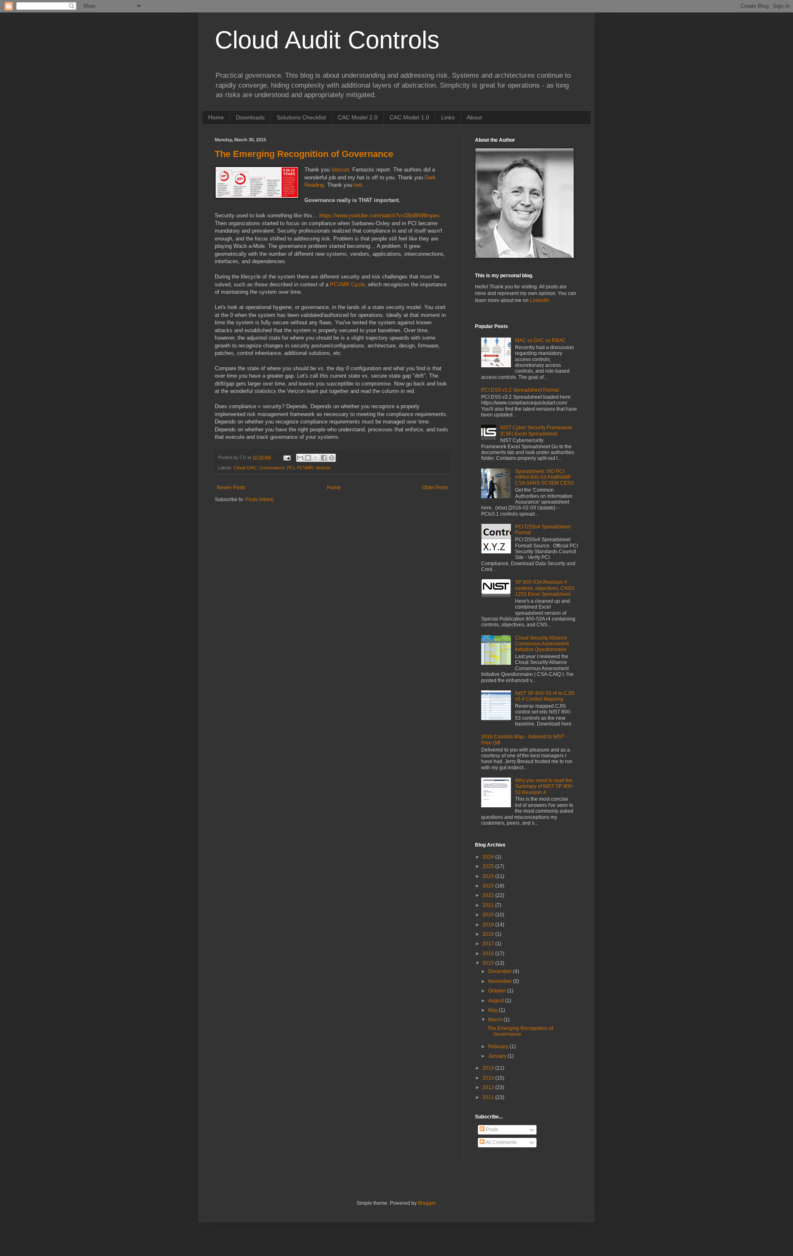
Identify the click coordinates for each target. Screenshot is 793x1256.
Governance (272, 467)
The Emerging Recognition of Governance (304, 154)
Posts (491, 1129)
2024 (488, 876)
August (496, 1001)
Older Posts (435, 487)
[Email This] (300, 458)
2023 (488, 886)
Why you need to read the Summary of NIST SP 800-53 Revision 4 (544, 786)
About (474, 117)
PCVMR (305, 467)
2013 (488, 1078)
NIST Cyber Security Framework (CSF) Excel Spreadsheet (536, 430)
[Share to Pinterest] (332, 458)
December (500, 971)
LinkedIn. (540, 300)
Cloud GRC (245, 467)
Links (448, 117)
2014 (488, 1068)
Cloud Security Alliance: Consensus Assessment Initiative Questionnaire (542, 644)
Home (216, 117)
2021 (488, 905)
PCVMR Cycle (347, 284)
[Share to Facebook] (324, 458)
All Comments (500, 1142)
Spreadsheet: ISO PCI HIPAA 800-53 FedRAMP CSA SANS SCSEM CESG (544, 477)
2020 (488, 915)
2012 (488, 1087)
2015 (488, 963)
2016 (488, 953)
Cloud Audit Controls (327, 40)
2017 (488, 944)
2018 (488, 934)
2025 (488, 866)
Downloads (250, 117)
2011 (488, 1097)
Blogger (426, 1203)
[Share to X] (316, 458)
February (499, 1046)
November (500, 981)
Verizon (340, 170)
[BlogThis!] (308, 458)
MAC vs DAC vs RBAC (540, 340)
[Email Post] (286, 457)
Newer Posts (231, 487)
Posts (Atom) (259, 499)
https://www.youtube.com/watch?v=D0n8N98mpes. (380, 215)
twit (358, 185)
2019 (488, 925)
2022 (488, 895)
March (495, 1020)
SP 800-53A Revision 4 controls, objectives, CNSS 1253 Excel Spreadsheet (545, 588)
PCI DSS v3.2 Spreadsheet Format (520, 390)
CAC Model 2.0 (358, 117)
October (497, 991)
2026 (488, 857)
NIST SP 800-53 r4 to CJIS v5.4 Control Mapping (545, 696)
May (493, 1010)
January (498, 1056)
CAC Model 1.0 (409, 117)
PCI (290, 467)
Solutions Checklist (301, 117)
